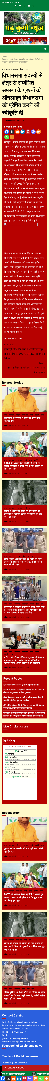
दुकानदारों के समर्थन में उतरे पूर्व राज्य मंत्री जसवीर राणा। (24, 399)
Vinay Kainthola (9, 120)
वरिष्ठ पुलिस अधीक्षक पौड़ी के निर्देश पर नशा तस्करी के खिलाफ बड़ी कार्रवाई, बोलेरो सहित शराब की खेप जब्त (24, 540)
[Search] (45, 49)
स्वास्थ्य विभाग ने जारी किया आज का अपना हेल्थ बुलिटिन (26, 368)
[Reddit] (17, 131)
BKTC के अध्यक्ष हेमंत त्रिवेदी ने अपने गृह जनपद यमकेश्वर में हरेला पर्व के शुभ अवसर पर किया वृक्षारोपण (24, 444)
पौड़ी (31, 415)
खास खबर (16, 69)
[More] (12, 137)
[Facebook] (6, 131)
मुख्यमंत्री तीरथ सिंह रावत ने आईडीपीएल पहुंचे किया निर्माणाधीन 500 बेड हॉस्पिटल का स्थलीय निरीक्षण (24, 351)
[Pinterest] (28, 131)
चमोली (32, 604)
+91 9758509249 (17, 1031)
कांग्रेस (18, 415)
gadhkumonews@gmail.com (15, 1038)
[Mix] (38, 131)
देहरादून (22, 69)
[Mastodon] (33, 131)
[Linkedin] (22, 131)
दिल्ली (32, 651)
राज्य (27, 69)
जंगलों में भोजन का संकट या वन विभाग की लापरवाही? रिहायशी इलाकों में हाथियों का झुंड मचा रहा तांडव (24, 492)
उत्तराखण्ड (9, 69)
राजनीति (37, 415)
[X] (12, 131)
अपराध (11, 556)
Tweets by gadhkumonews (14, 1062)
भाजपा (31, 460)
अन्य (3, 69)
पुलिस (24, 556)
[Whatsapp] (6, 137)
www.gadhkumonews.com (24, 1041)
